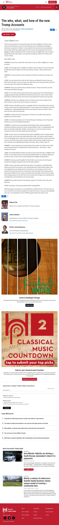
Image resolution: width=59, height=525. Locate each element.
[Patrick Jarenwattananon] (4, 229)
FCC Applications (49, 508)
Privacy (47, 515)
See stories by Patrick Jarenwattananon (21, 233)
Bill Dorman (26, 460)
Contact (35, 511)
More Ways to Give (38, 518)
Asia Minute (26, 451)
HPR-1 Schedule (25, 511)
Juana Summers (16, 29)
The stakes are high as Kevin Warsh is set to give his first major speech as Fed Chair (26, 423)
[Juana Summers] (4, 216)
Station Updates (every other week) (12, 397)
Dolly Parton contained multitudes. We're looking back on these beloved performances (26, 438)
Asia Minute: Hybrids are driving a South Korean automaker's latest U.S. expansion (40, 456)
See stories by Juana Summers (18, 220)
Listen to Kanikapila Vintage (29, 298)
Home (23, 508)
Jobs (23, 518)
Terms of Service (49, 511)
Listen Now (29, 305)
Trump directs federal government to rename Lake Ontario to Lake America (23, 418)
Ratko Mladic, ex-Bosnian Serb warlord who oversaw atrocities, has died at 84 (24, 428)
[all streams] (57, 7)
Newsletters (36, 508)
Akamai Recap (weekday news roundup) (13, 402)
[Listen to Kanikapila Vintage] (29, 267)
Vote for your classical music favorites (29, 370)
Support (35, 515)
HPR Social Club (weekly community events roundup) (16, 404)
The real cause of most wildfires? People (15, 433)
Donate (53, 2)
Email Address (6, 390)
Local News (26, 476)
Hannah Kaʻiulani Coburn (29, 488)
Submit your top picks (29, 379)
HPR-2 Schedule (25, 515)
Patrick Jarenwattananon (27, 29)
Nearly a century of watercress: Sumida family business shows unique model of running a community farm (37, 482)
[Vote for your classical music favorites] (29, 339)
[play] (4, 7)
